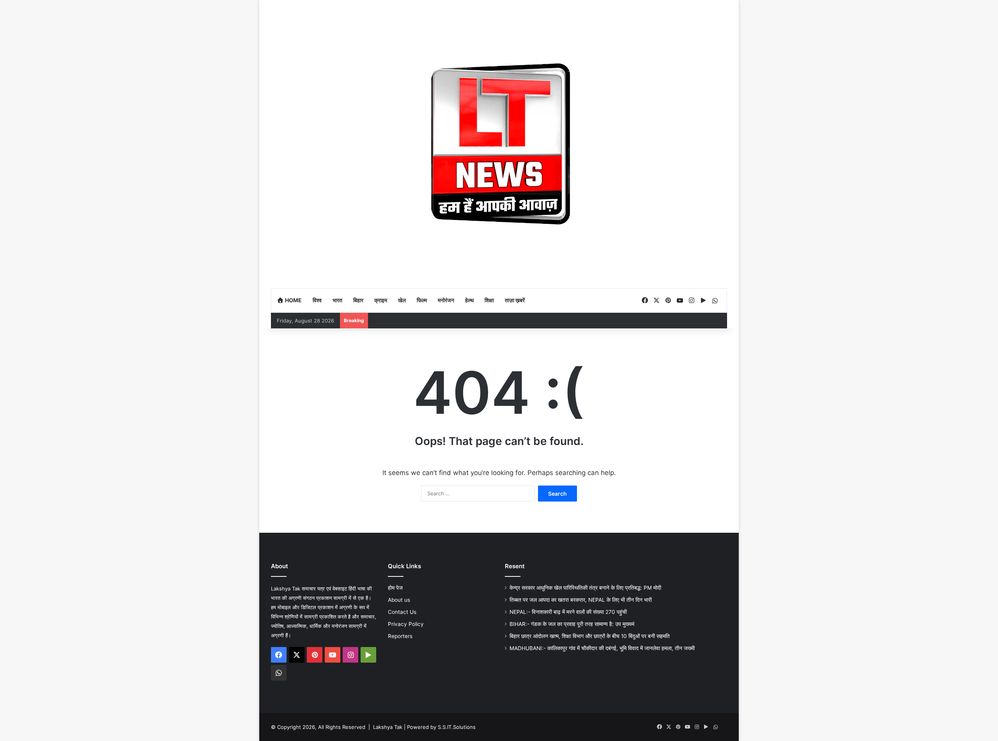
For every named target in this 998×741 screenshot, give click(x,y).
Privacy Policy (406, 624)
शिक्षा (489, 300)
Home (293, 300)
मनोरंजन (446, 300)
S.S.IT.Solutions (457, 727)
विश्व (317, 300)
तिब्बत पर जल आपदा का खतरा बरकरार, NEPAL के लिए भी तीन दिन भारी (581, 600)
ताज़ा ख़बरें (515, 300)
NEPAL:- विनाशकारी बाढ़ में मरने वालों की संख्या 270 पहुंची (568, 612)
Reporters (400, 636)
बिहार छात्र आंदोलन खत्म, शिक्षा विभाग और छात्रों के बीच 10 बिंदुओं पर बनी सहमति (590, 636)
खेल (402, 300)
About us (399, 600)
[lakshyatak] (499, 144)
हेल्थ (469, 300)
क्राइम (380, 300)
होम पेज (395, 588)
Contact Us (402, 612)
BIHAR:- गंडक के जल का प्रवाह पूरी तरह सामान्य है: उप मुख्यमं (572, 624)
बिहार (358, 300)
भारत (337, 300)
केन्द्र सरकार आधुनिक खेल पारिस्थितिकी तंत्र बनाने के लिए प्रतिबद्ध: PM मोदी (585, 588)
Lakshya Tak (387, 727)
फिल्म (422, 300)
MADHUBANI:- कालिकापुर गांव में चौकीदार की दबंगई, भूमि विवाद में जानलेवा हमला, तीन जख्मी (602, 648)
